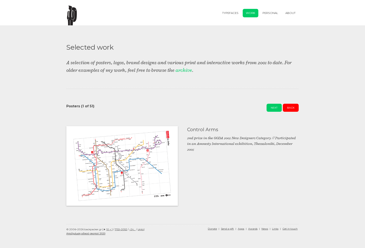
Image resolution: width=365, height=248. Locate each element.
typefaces (230, 13)
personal (270, 13)
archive (184, 70)
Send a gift (227, 228)
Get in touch (290, 228)
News (264, 228)
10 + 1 (109, 229)
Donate (212, 228)
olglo (141, 229)
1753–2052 (121, 229)
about (290, 13)
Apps (241, 228)
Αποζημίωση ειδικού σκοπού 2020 (85, 233)
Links (275, 228)
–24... (132, 229)
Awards (252, 228)
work (250, 13)
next (274, 107)
